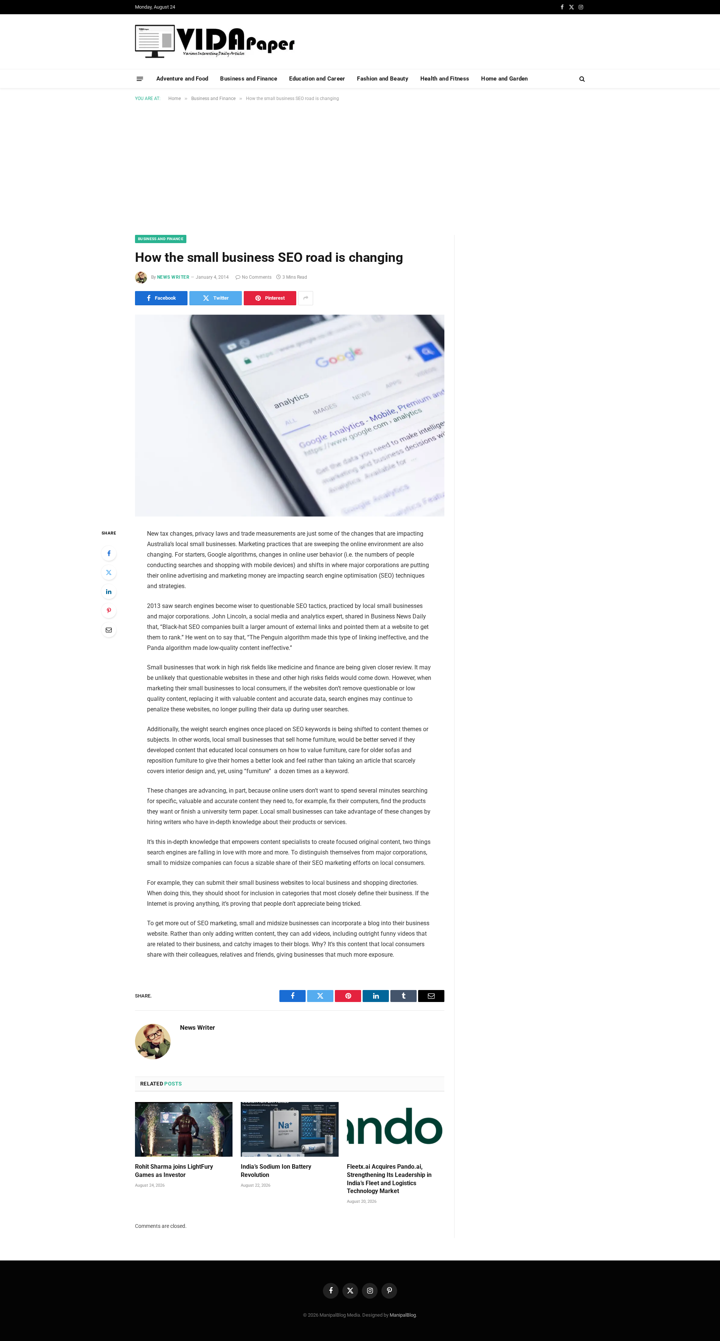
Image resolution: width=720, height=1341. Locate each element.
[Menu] (140, 78)
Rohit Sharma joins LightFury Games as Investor (174, 1170)
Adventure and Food (182, 78)
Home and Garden (504, 78)
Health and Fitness (444, 78)
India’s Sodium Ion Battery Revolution (276, 1170)
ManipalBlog (403, 1315)
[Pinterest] (108, 610)
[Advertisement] (360, 166)
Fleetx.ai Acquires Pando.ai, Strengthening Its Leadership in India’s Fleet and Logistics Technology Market (389, 1179)
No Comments (257, 277)
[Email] (108, 629)
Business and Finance (248, 78)
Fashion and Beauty (382, 78)
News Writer (173, 277)
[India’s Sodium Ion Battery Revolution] (289, 1129)
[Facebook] (108, 553)
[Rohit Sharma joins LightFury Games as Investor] (183, 1129)
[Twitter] (108, 572)
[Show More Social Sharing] (305, 298)
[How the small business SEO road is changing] (289, 416)
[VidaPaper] (215, 41)
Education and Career (317, 78)
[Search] (581, 78)
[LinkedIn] (108, 591)
